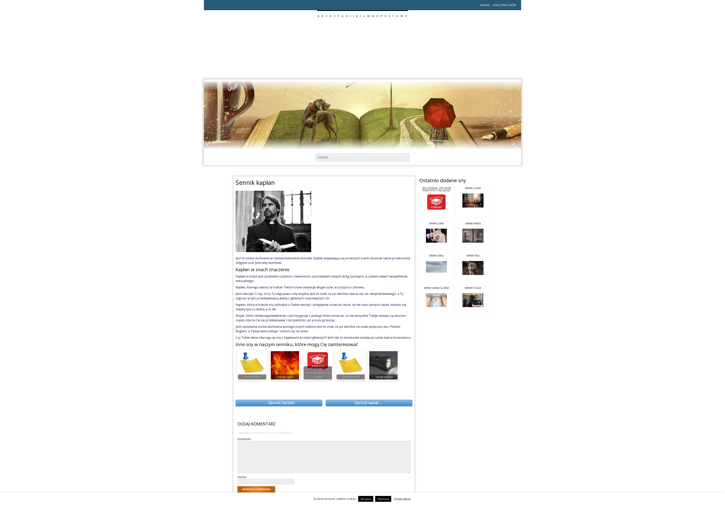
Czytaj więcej (402, 498)
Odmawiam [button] (383, 498)
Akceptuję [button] (365, 498)
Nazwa (242, 477)
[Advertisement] (362, 50)
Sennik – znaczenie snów (498, 5)
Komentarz (244, 439)
